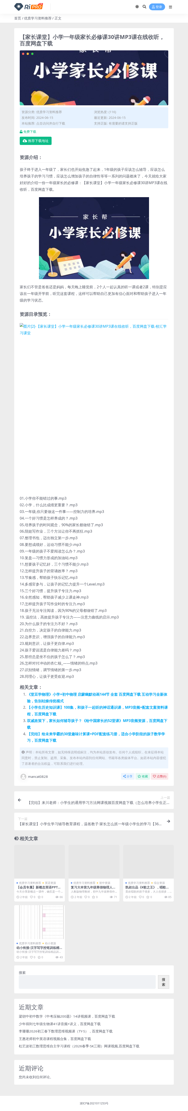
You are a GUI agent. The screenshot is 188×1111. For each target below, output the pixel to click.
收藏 (145, 776)
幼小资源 (50, 943)
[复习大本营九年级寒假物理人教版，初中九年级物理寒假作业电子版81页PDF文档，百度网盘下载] (94, 862)
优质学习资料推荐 (38, 18)
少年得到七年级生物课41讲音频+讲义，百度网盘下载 (60, 1023)
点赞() (161, 776)
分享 (130, 776)
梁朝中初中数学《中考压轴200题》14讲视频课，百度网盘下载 (67, 1016)
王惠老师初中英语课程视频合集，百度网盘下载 (55, 1038)
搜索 (22, 972)
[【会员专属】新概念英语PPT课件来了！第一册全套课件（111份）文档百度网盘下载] (39, 862)
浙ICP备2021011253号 (94, 1103)
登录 (159, 7)
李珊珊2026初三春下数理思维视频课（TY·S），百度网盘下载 (66, 1031)
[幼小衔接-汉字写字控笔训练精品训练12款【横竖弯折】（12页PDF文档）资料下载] (39, 922)
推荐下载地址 (38, 141)
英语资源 (50, 883)
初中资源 (104, 883)
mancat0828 (38, 776)
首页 (17, 18)
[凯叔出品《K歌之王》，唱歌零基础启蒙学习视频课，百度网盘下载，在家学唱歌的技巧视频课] (148, 862)
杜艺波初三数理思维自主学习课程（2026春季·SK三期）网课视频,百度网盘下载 (79, 1046)
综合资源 (159, 883)
